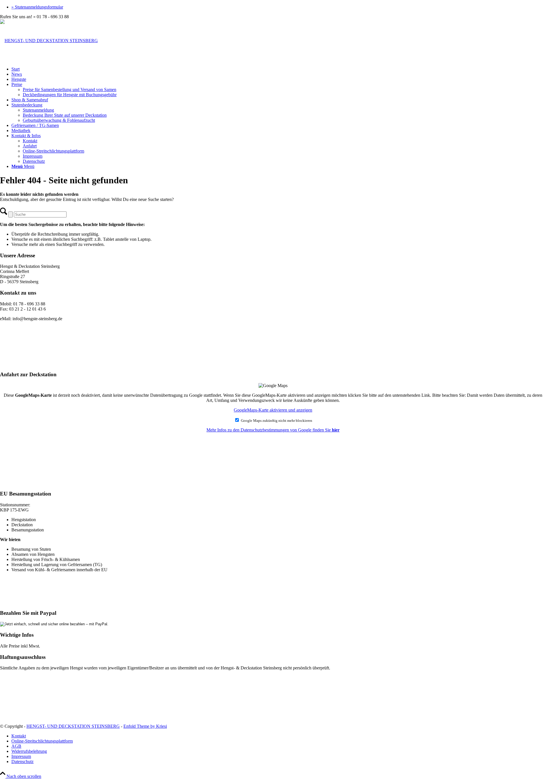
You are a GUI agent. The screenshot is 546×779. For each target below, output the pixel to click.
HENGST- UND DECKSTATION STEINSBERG (73, 726)
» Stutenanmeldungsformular (37, 7)
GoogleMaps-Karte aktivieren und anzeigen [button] (273, 410)
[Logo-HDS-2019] (49, 40)
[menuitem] (278, 7)
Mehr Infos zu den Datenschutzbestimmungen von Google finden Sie (273, 429)
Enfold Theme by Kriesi (145, 726)
